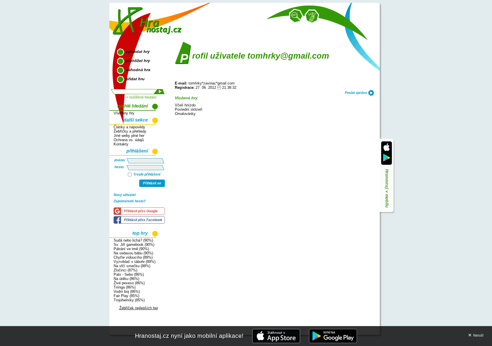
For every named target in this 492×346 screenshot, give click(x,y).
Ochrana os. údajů (129, 140)
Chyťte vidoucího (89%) (133, 257)
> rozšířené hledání (141, 97)
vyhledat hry (138, 51)
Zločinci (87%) (125, 270)
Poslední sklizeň (188, 109)
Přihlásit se (152, 183)
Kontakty (121, 144)
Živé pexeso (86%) (129, 283)
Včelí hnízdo (185, 105)
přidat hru (135, 79)
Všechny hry (124, 113)
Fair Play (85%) (126, 296)
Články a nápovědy (129, 127)
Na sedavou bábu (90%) (133, 253)
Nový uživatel (125, 195)
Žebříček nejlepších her (138, 308)
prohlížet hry (138, 60)
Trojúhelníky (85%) (129, 300)
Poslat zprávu (356, 93)
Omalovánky (185, 114)
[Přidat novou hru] (311, 16)
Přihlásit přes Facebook (143, 220)
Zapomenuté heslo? (129, 201)
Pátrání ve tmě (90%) (131, 249)
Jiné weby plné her (129, 135)
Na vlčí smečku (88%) (132, 266)
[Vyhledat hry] (296, 16)
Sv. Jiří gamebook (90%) (134, 244)
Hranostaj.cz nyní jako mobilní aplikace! (189, 335)
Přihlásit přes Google (141, 211)
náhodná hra (138, 69)
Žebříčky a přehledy (130, 131)
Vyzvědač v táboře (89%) (134, 262)
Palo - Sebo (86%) (129, 274)
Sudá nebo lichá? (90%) (133, 240)
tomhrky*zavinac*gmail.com (211, 83)
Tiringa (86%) (125, 287)
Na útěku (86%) (126, 279)
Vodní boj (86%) (127, 291)
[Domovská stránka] (148, 19)
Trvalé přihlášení (146, 174)
